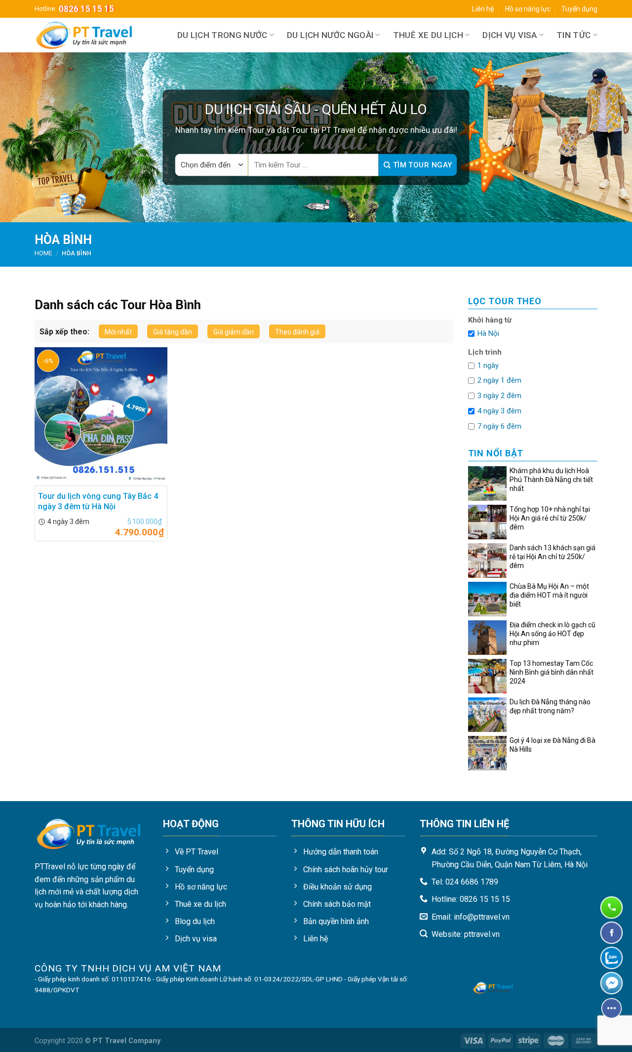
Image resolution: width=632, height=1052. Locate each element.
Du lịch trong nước (222, 35)
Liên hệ (483, 9)
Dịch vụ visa (509, 35)
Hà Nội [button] (488, 333)
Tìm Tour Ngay (421, 165)
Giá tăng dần (172, 332)
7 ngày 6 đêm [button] (499, 426)
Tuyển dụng (579, 9)
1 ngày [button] (488, 365)
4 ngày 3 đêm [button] (499, 410)
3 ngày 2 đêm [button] (499, 395)
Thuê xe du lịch (428, 35)
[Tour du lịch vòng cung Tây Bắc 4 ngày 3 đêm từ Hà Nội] (101, 416)
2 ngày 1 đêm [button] (499, 380)
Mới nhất (118, 332)
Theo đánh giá (297, 332)
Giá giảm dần (233, 332)
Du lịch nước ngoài (330, 35)
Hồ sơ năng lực (528, 9)
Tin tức (573, 35)
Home (43, 253)
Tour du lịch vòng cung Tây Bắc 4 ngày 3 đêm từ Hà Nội (98, 501)
